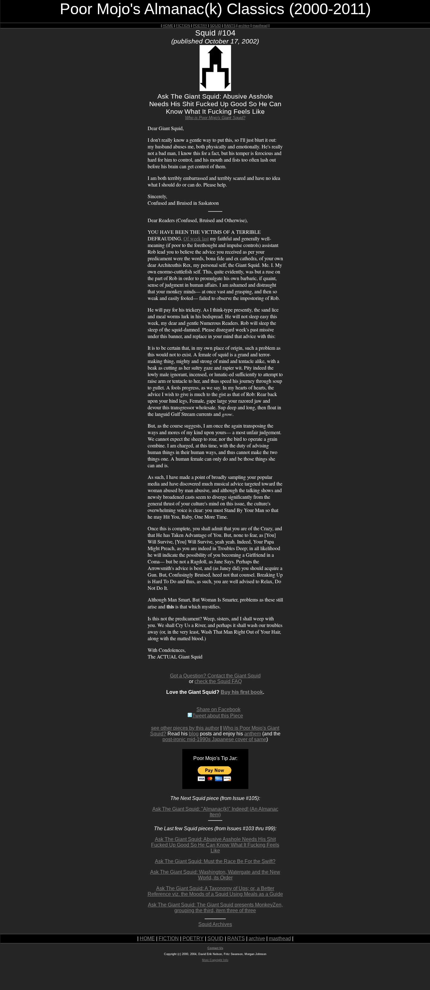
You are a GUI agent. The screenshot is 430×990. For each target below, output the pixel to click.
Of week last (196, 238)
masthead (260, 25)
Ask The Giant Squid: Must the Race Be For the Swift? (215, 861)
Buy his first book (242, 692)
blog (194, 733)
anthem (252, 733)
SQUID (215, 25)
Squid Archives (215, 924)
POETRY (200, 25)
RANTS (229, 25)
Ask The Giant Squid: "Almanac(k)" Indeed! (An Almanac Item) (215, 811)
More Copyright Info (215, 960)
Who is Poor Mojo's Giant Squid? (215, 117)
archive (244, 25)
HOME (168, 25)
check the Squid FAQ (218, 681)
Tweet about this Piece (217, 715)
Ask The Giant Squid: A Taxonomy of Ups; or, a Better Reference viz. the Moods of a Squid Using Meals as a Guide (215, 891)
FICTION (183, 25)
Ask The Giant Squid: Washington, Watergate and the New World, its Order (215, 874)
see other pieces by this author (185, 728)
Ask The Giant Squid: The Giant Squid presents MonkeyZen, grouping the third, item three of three (215, 907)
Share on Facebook (218, 709)
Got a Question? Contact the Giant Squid (215, 675)
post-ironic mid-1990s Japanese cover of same (214, 739)
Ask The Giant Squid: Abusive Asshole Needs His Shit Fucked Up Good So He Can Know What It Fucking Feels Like (215, 845)
